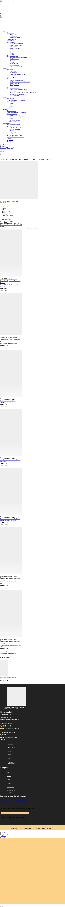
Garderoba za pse (14, 49)
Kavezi (12, 104)
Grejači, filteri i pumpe (16, 127)
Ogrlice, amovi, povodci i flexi (18, 45)
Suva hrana (13, 34)
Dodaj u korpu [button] (4, 290)
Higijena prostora (14, 65)
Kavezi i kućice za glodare (17, 117)
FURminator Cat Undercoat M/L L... (10, 653)
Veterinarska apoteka (8, 134)
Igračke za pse (10, 40)
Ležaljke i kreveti (14, 85)
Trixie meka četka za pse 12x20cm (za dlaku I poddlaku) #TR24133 (10, 519)
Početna (2, 159)
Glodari (5, 109)
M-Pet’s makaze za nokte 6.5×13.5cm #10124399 (10, 460)
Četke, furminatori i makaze (17, 62)
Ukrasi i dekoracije (15, 129)
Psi (4, 31)
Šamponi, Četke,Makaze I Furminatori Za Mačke (23, 92)
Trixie (5, 222)
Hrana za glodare (11, 111)
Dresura (12, 54)
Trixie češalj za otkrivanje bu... (8, 677)
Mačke (5, 68)
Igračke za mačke (11, 77)
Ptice (4, 97)
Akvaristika (6, 123)
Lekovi (9, 138)
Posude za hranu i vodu (16, 43)
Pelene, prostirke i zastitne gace (18, 57)
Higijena (9, 141)
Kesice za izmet (14, 63)
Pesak (8, 108)
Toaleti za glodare (15, 120)
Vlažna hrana (13, 36)
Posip (15, 91)
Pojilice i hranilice (15, 103)
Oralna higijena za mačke (17, 94)
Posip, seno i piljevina (12, 121)
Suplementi (10, 140)
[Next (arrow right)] (2, 906)
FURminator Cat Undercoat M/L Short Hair (10, 645)
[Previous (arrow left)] (0, 906)
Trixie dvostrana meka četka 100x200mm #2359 (7, 401)
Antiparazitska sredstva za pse (15, 135)
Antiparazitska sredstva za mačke (15, 137)
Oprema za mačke (11, 79)
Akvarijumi (13, 132)
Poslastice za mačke (12, 75)
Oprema (9, 126)
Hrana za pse (10, 33)
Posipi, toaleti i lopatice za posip (18, 89)
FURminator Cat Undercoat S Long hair (11, 343)
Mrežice (12, 130)
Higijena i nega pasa (12, 56)
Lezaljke (12, 51)
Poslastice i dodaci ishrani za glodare (16, 112)
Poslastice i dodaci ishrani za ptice (16, 100)
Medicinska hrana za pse (16, 37)
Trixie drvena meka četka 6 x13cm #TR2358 (9, 285)
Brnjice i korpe (14, 46)
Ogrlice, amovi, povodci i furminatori (20, 82)
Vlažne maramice (14, 59)
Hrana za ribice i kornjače (13, 124)
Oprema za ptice (11, 101)
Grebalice (12, 86)
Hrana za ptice (10, 98)
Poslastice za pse (11, 39)
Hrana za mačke (11, 69)
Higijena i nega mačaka (13, 88)
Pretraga (2, 151)
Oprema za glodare (12, 114)
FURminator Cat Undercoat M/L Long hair (10, 582)
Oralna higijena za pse (16, 66)
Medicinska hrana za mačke (17, 74)
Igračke (12, 106)
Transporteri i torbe (15, 48)
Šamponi (12, 60)
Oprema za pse (11, 42)
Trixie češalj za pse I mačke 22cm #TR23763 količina (5, 211)
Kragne (12, 53)
